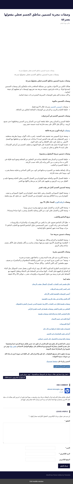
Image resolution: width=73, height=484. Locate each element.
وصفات (67, 131)
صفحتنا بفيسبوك (51, 361)
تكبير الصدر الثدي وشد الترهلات (60, 289)
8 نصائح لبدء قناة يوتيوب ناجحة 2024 (15, 378)
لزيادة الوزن (59, 202)
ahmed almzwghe (54, 389)
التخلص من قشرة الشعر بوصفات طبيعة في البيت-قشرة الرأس (49, 309)
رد (68, 404)
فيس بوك (13, 346)
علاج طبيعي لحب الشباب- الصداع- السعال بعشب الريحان (51, 284)
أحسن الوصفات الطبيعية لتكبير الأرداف (57, 294)
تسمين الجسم (65, 366)
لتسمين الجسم (56, 107)
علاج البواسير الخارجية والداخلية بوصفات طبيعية (54, 314)
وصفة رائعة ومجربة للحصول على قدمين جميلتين (54, 339)
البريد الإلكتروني (64, 454)
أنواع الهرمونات (65, 324)
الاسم (67, 448)
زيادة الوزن (57, 366)
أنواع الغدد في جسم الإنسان (60, 319)
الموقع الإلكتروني (64, 459)
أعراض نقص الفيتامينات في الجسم (58, 334)
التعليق (67, 421)
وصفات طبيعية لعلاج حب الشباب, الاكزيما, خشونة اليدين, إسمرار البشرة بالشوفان (43, 304)
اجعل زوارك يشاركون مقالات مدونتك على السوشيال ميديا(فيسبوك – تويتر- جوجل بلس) (44, 374)
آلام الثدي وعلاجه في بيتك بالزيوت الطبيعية (56, 299)
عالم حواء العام (65, 23)
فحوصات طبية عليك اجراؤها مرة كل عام (56, 329)
